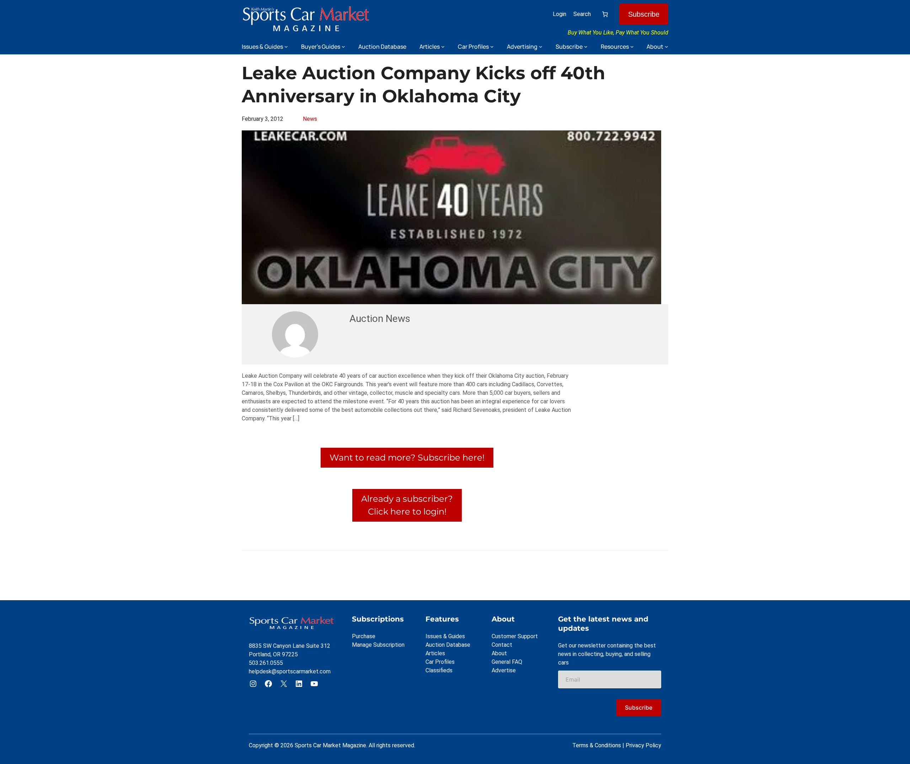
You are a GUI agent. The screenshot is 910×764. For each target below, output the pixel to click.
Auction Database (447, 644)
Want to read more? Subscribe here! (407, 457)
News (310, 118)
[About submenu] (666, 46)
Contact (502, 644)
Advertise (504, 670)
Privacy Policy (643, 745)
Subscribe (643, 14)
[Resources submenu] (632, 46)
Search (582, 14)
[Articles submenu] (443, 46)
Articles (435, 653)
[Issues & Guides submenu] (286, 46)
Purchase (363, 636)
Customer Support (515, 636)
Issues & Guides (445, 636)
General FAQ (507, 661)
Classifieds (439, 670)
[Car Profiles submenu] (492, 46)
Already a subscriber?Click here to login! (407, 505)
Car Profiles (440, 661)
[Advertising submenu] (540, 46)
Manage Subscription (378, 644)
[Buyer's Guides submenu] (343, 46)
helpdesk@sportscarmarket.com (290, 671)
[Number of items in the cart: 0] (605, 14)
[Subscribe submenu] (586, 46)
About (499, 653)
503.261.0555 (266, 663)
